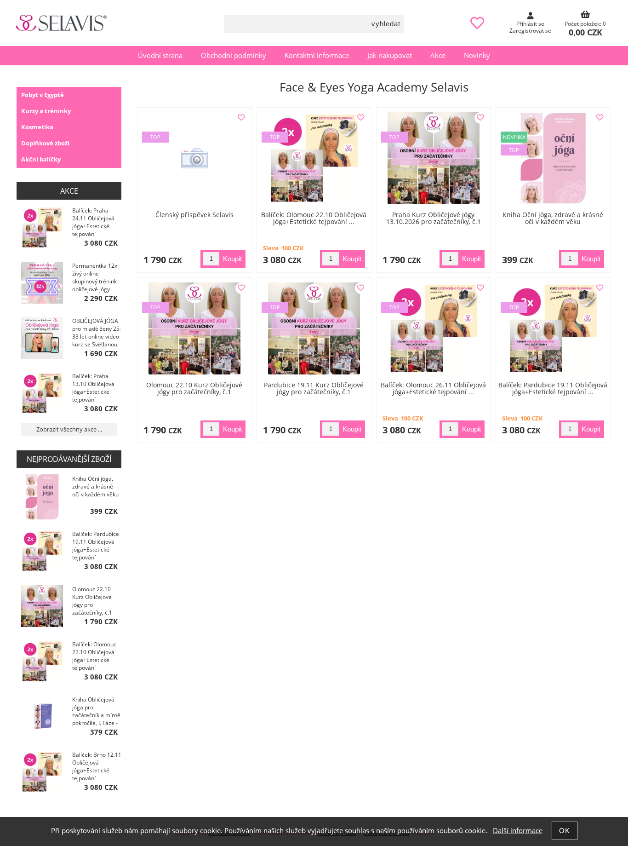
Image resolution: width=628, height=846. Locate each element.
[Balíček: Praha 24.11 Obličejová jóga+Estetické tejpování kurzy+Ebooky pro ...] (42, 228)
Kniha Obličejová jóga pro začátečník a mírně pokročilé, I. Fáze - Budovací (96, 712)
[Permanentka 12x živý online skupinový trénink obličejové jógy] (42, 283)
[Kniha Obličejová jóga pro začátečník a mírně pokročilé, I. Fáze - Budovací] (42, 717)
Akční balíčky (41, 159)
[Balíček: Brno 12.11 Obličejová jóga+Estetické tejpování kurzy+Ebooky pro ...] (42, 772)
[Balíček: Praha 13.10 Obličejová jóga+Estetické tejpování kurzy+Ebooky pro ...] (42, 394)
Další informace (517, 830)
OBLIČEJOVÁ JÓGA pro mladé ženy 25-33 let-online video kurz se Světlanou (96, 332)
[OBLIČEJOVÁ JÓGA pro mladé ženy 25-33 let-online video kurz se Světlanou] (42, 339)
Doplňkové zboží (45, 143)
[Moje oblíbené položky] (477, 23)
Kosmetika (37, 127)
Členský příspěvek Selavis (194, 214)
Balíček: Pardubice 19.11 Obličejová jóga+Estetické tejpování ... (552, 388)
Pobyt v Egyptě (42, 95)
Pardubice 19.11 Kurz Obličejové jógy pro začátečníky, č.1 (314, 388)
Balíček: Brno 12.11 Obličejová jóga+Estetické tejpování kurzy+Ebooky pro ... (96, 767)
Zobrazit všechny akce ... (69, 429)
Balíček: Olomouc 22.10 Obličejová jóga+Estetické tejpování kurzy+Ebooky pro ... (95, 656)
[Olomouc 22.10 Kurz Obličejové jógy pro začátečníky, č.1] (42, 607)
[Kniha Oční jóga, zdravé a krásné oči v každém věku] (553, 158)
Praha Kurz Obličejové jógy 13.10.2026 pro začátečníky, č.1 (433, 218)
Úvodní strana (160, 55)
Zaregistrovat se (530, 31)
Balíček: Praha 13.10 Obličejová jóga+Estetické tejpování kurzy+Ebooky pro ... (95, 388)
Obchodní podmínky (233, 55)
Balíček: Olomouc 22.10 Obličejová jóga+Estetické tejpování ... (313, 218)
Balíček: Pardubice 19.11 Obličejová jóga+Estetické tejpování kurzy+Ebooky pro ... (95, 546)
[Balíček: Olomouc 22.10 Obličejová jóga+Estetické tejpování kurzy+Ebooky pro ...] (42, 662)
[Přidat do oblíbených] (241, 118)
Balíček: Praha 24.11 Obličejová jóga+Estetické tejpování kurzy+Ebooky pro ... (95, 223)
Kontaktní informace (317, 55)
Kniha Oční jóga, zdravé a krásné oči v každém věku (552, 218)
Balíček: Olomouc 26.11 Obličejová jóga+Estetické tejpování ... (433, 388)
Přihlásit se (530, 24)
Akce (437, 55)
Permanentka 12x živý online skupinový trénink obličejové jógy (94, 277)
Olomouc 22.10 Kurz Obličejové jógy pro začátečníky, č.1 (194, 388)
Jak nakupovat (389, 55)
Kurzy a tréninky (46, 111)
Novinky (477, 55)
